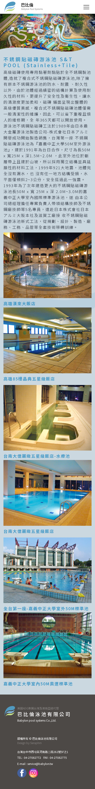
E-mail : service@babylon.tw (35, 764)
